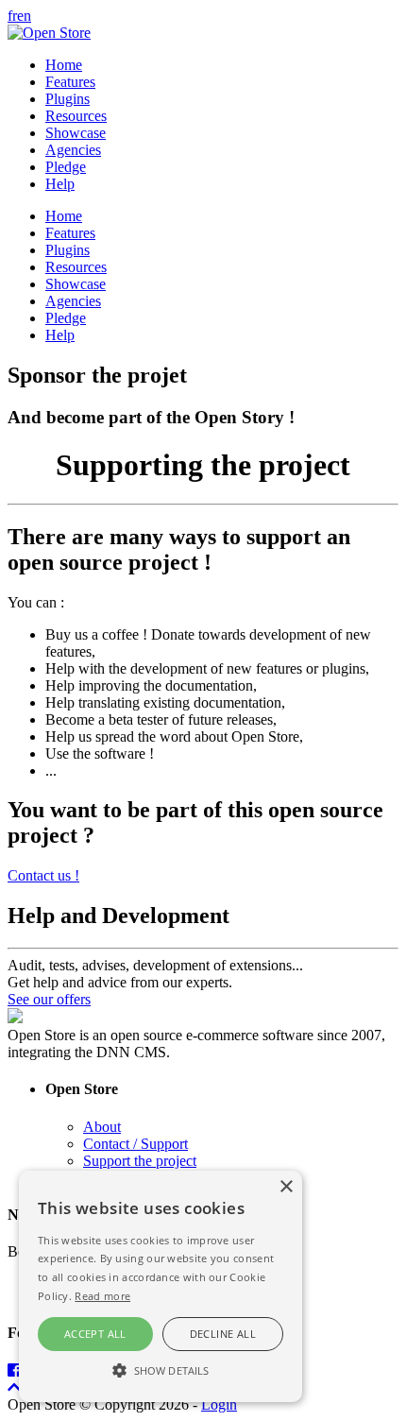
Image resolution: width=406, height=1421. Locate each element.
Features (70, 82)
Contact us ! (43, 875)
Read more (102, 1296)
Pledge (65, 167)
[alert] (160, 1286)
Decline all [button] (223, 1334)
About (102, 1127)
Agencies (73, 150)
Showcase (75, 133)
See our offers (49, 999)
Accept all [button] (95, 1334)
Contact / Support (135, 1144)
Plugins (67, 99)
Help (60, 184)
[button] (160, 1369)
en (24, 16)
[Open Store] (49, 33)
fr (12, 16)
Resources (76, 116)
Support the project (139, 1161)
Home (63, 65)
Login (219, 1404)
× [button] (286, 1187)
